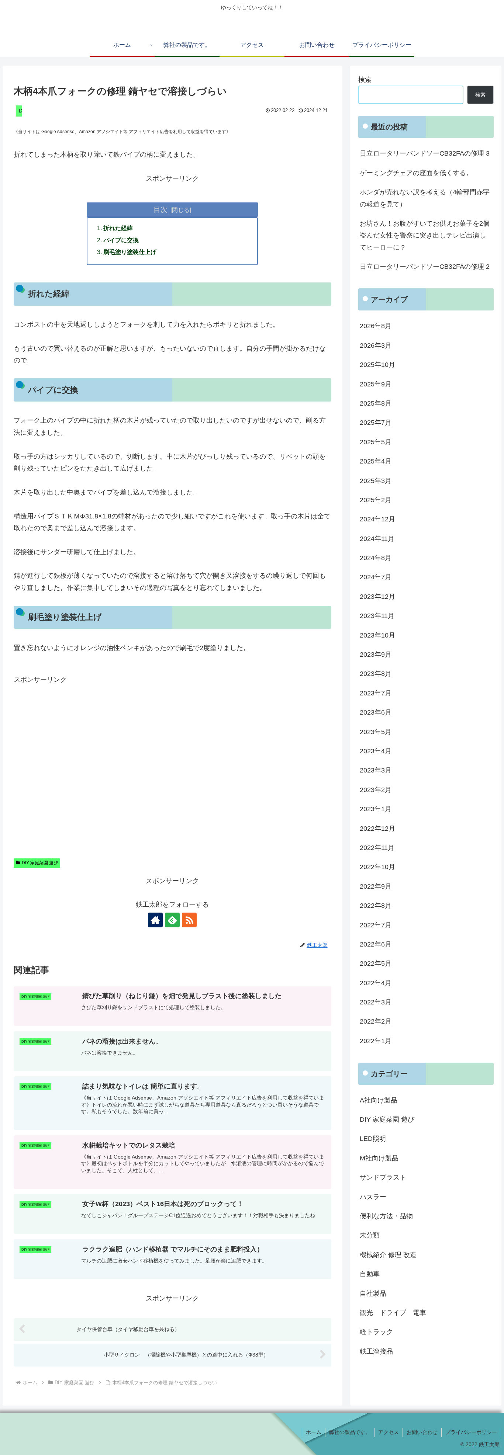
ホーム (313, 1432)
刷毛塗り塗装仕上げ (129, 252)
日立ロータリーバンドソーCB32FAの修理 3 (425, 153)
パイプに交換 (121, 240)
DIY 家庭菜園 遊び (40, 862)
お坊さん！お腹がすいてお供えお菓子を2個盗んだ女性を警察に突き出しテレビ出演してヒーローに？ (425, 235)
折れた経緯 (118, 228)
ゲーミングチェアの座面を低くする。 (416, 173)
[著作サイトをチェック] (155, 920)
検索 (365, 79)
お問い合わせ (422, 1432)
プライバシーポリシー (471, 1432)
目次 (160, 209)
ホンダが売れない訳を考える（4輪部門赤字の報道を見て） (425, 198)
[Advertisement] (172, 765)
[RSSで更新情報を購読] (189, 920)
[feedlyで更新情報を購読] (172, 920)
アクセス (388, 1432)
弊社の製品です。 (349, 1432)
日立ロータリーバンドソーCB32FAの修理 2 (425, 266)
